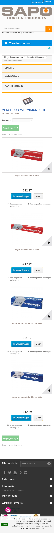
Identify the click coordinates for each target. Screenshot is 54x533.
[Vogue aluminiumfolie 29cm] (27, 155)
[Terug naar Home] (4, 57)
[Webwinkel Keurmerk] (12, 510)
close (4, 525)
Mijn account (9, 495)
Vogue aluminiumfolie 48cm (27, 249)
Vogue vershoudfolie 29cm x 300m (27, 323)
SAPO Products (17, 490)
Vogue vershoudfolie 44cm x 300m (27, 397)
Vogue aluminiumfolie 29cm (27, 176)
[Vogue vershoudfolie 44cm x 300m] (27, 376)
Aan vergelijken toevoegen (40, 204)
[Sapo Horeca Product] (27, 13)
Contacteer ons (37, 2)
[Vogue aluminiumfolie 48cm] (27, 229)
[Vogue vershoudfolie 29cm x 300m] (27, 302)
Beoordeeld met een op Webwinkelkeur (18, 33)
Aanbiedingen (14, 85)
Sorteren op (7, 120)
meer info (40, 528)
